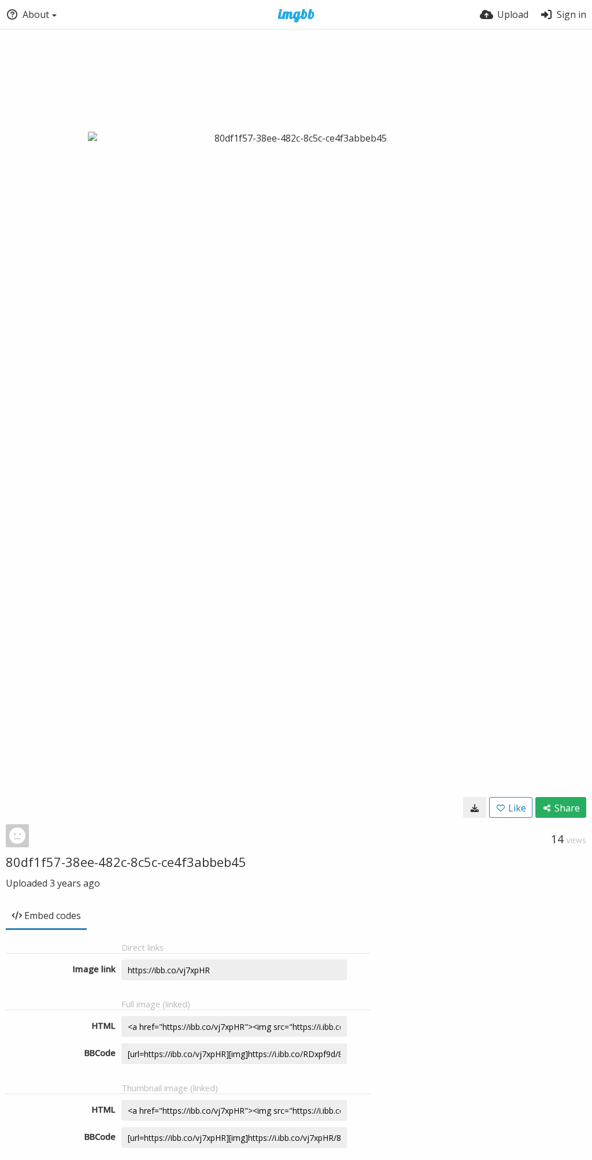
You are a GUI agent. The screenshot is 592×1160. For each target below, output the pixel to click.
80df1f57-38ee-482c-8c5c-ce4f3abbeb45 (126, 861)
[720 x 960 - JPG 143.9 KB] (474, 807)
